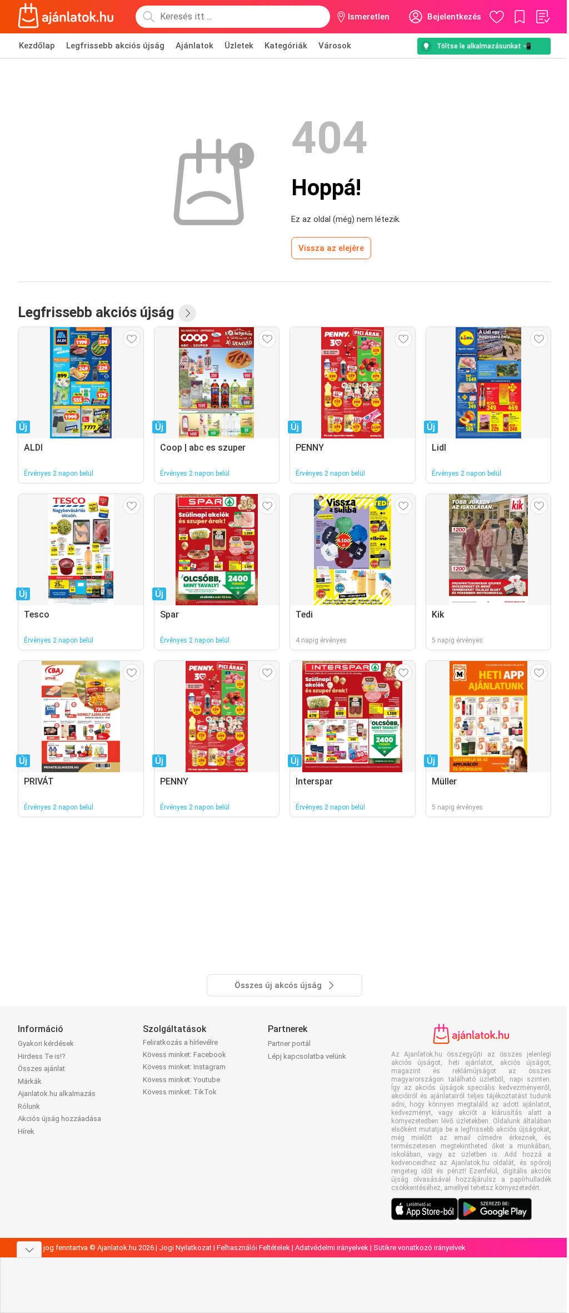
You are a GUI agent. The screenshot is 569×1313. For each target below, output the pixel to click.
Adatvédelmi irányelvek (331, 1247)
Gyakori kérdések (46, 1043)
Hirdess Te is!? (42, 1056)
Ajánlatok (194, 46)
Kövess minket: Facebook (184, 1054)
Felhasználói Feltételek (253, 1247)
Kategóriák (285, 46)
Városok (334, 46)
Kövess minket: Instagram (184, 1067)
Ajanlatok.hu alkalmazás (57, 1093)
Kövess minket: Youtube (181, 1079)
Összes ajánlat (41, 1068)
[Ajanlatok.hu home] (66, 17)
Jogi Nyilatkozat (185, 1247)
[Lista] (542, 17)
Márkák (30, 1081)
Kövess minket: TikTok (180, 1092)
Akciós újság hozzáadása (59, 1118)
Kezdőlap (37, 46)
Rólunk (29, 1106)
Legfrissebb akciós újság (115, 46)
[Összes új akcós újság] (187, 313)
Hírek (26, 1131)
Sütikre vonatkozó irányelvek (419, 1247)
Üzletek (238, 46)
